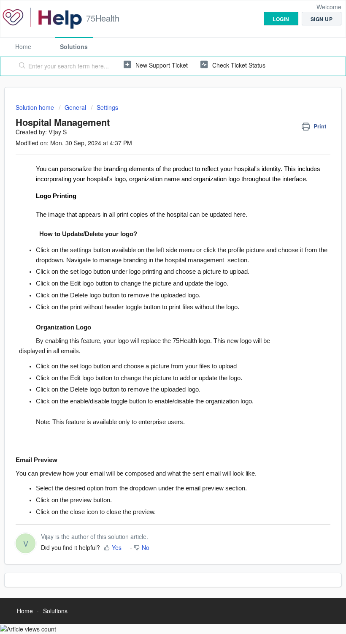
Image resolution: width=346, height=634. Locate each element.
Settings (107, 107)
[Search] (20, 66)
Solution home (36, 107)
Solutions (74, 46)
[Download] (157, 315)
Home (23, 46)
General (75, 107)
